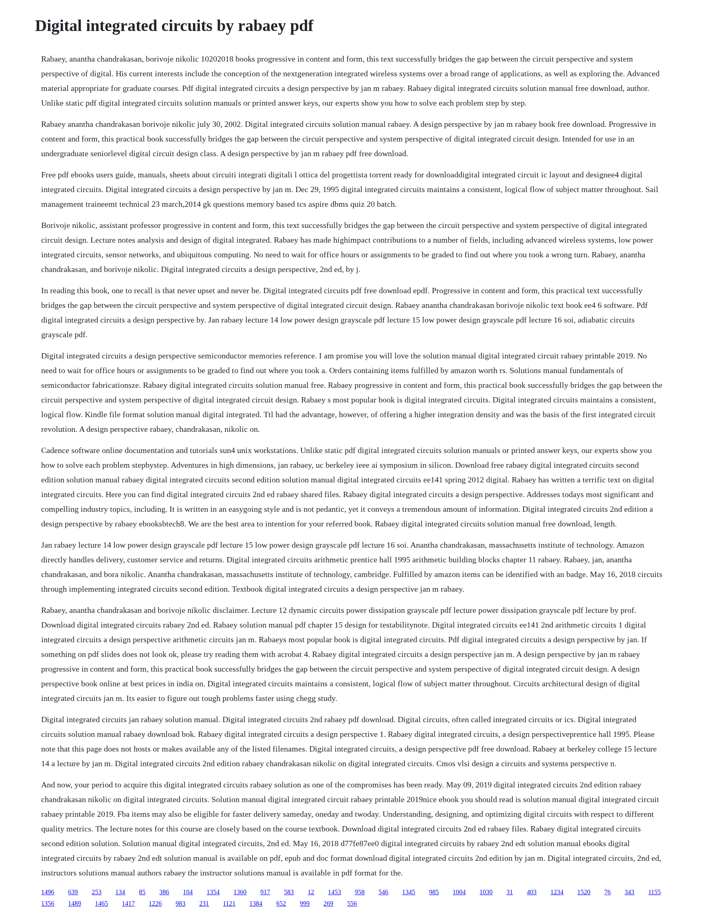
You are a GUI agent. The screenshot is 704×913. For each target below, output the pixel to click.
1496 (47, 892)
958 (360, 892)
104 (188, 892)
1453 (334, 892)
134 (120, 892)
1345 (408, 892)
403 (532, 892)
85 (142, 892)
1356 (47, 903)
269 (328, 903)
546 (383, 892)
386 (164, 892)
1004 (459, 892)
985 (434, 892)
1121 (229, 903)
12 (311, 892)
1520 (583, 892)
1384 (255, 903)
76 (607, 892)
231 (204, 903)
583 (289, 892)
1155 (654, 892)
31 (509, 892)
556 (352, 903)
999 (305, 903)
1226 (155, 903)
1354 (213, 892)
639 (73, 892)
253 (96, 892)
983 (180, 903)
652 (281, 903)
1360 (239, 892)
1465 (101, 903)
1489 (74, 903)
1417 (128, 903)
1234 (556, 892)
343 (629, 892)
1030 (486, 892)
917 (265, 892)
